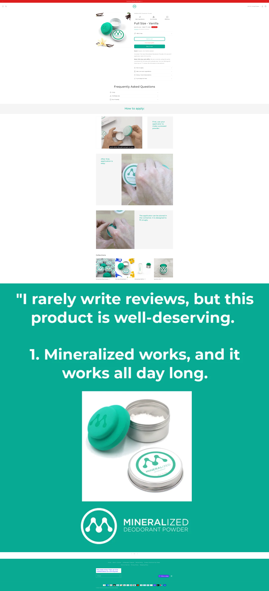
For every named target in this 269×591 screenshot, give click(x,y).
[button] (2, 6)
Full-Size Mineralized (120, 279)
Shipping (136, 29)
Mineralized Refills (139, 279)
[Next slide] (137, 553)
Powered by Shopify (113, 587)
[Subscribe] (119, 576)
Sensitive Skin (157, 279)
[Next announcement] (266, 1)
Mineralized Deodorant (104, 587)
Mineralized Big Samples (102, 279)
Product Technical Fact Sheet (152, 562)
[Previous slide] (131, 553)
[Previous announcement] (2, 1)
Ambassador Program (128, 562)
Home (109, 562)
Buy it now (149, 46)
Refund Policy (139, 562)
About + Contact (117, 562)
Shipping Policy (144, 565)
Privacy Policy (134, 565)
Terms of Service (125, 565)
